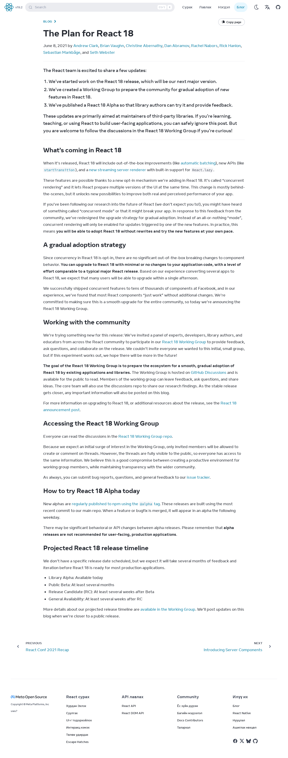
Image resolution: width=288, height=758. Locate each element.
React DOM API (133, 713)
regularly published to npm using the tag (116, 503)
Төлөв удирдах (77, 734)
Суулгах (72, 713)
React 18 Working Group (184, 341)
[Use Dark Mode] (256, 7)
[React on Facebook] (235, 741)
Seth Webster (102, 52)
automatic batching (198, 163)
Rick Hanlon (230, 45)
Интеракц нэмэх (78, 727)
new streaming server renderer (117, 169)
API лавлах (132, 696)
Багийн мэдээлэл (189, 713)
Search (103, 7)
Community (188, 696)
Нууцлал (239, 720)
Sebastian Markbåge (61, 52)
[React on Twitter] (241, 740)
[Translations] (267, 7)
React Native (242, 713)
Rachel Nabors (204, 45)
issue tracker (198, 477)
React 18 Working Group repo (145, 436)
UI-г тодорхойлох (79, 720)
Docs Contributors (190, 720)
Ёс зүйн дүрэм (187, 706)
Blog (47, 21)
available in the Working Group (167, 609)
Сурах (187, 7)
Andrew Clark (85, 45)
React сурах (77, 696)
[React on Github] (256, 741)
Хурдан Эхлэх (76, 706)
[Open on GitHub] (278, 7)
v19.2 (18, 7)
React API (129, 706)
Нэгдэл (224, 7)
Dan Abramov (176, 45)
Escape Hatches (77, 742)
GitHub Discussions (208, 372)
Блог (241, 7)
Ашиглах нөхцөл (244, 727)
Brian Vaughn (112, 45)
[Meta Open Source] (33, 697)
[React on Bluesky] (248, 741)
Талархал (183, 727)
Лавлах (205, 7)
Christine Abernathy (144, 45)
